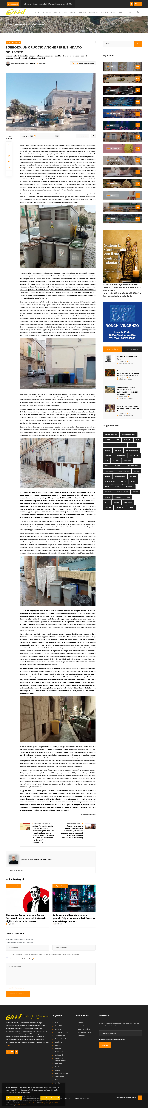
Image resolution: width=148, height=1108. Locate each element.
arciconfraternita (128, 434)
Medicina (58, 1042)
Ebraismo (108, 455)
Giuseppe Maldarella (43, 859)
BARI (137, 440)
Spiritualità (59, 1077)
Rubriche (104, 12)
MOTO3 (107, 476)
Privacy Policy (28, 959)
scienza (107, 497)
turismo (108, 507)
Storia (9, 886)
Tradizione (128, 502)
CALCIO (107, 445)
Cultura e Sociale (60, 12)
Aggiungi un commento (17, 994)
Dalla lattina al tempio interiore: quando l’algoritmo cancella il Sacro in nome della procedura (73, 918)
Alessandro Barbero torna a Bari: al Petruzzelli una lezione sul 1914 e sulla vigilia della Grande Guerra (26, 918)
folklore (127, 461)
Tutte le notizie (21, 25)
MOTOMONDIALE (110, 481)
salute (135, 492)
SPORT (107, 502)
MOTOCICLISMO (120, 476)
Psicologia (59, 1052)
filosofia (116, 461)
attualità (127, 440)
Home (37, 12)
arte (117, 440)
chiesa (132, 445)
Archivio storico (84, 1032)
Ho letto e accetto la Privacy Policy (113, 1040)
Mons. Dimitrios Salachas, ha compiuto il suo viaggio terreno (128, 408)
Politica (82, 12)
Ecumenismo (121, 455)
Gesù (106, 466)
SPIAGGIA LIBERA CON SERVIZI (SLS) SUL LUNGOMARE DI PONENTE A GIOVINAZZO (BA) (127, 390)
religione (108, 492)
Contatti (81, 1036)
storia (116, 502)
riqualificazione (122, 492)
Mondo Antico (124, 471)
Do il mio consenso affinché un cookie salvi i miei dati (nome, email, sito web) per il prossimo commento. (45, 954)
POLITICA (117, 487)
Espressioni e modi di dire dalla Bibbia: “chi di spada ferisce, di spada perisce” (128, 373)
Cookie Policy (131, 1098)
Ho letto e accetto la (22, 959)
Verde (131, 507)
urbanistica (120, 507)
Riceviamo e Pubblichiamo (60, 1059)
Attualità (47, 12)
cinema (107, 450)
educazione (134, 455)
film (106, 461)
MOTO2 (136, 471)
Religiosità (93, 12)
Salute (57, 1067)
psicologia (129, 487)
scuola (117, 497)
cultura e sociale (132, 450)
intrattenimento (133, 466)
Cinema (58, 1029)
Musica (73, 12)
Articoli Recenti (132, 349)
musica (123, 481)
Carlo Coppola (120, 445)
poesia (107, 487)
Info (120, 12)
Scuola (57, 1070)
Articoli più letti (112, 349)
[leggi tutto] (10, 1045)
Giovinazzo (118, 466)
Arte (56, 1023)
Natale (133, 481)
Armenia (107, 440)
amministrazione (111, 434)
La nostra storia (84, 1026)
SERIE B (128, 497)
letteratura (109, 471)
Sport (113, 12)
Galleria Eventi (60, 1039)
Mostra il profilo (16, 870)
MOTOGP (133, 476)
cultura (118, 450)
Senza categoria (61, 1073)
